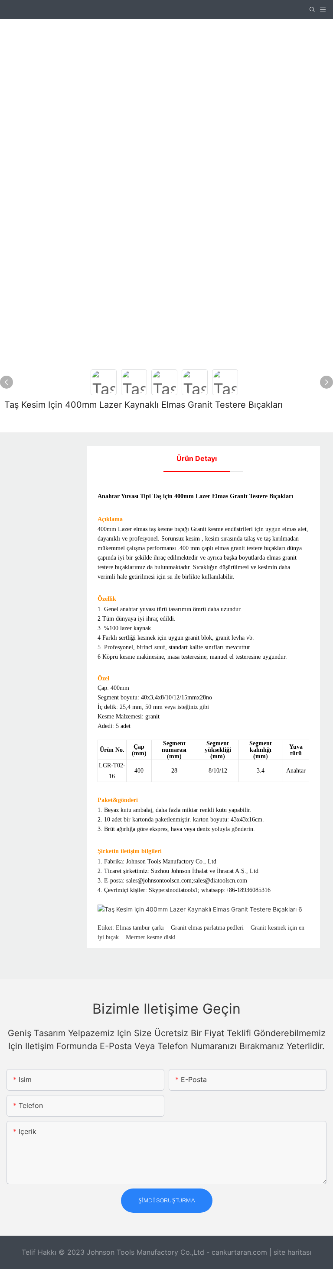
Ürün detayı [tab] (196, 458)
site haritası (292, 1252)
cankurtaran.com (240, 1252)
